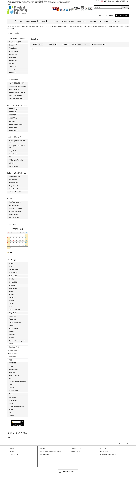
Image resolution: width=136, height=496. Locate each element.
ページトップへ (125, 443)
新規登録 (111, 15)
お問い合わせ (104, 451)
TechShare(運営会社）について (109, 454)
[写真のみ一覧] (100, 44)
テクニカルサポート (76, 448)
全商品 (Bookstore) (15, 202)
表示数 (35, 44)
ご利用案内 (43, 448)
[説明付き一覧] (105, 44)
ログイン (102, 15)
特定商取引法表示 (45, 454)
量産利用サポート (75, 451)
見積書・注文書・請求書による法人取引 (50, 451)
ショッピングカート (15, 454)
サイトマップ (104, 448)
